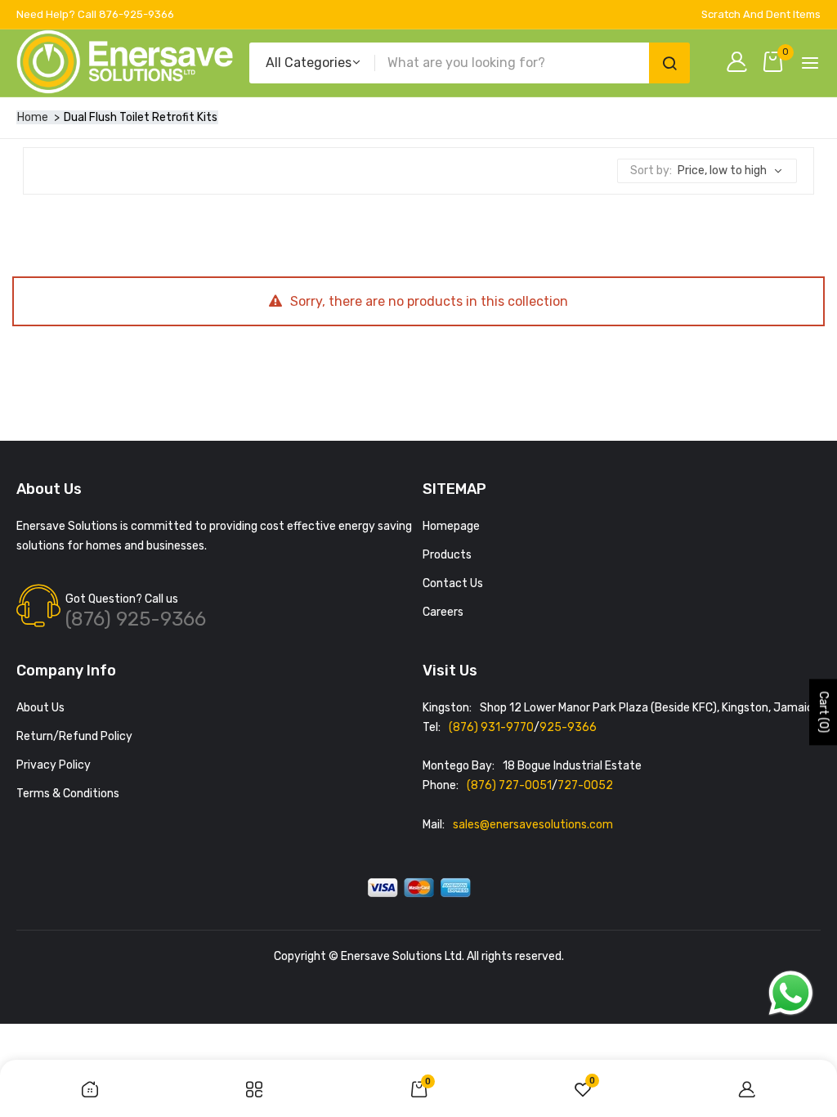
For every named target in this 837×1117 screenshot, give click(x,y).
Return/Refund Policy (74, 736)
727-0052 (585, 785)
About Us (40, 708)
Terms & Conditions (67, 794)
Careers (443, 612)
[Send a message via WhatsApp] (791, 993)
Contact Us (453, 583)
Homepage (451, 526)
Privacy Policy (53, 765)
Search (669, 63)
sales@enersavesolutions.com (533, 825)
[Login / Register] (741, 63)
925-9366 (568, 727)
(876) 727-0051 (509, 785)
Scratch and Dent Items (761, 14)
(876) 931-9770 (491, 727)
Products (447, 555)
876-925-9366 (136, 14)
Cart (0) (823, 712)
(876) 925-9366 (135, 619)
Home (32, 117)
